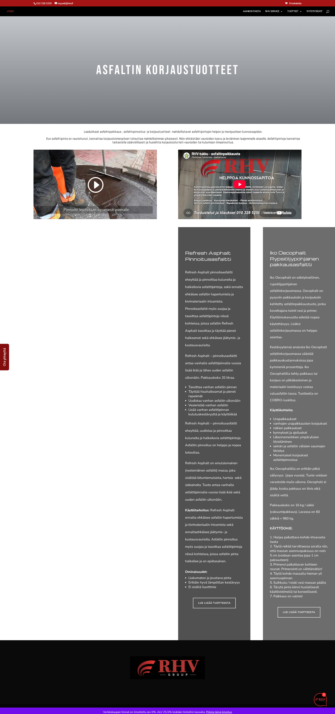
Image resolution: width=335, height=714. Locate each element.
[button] (4, 357)
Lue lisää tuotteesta (214, 603)
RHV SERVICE (272, 11)
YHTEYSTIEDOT (314, 11)
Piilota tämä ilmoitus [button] (219, 712)
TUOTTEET (292, 11)
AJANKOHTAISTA (252, 11)
